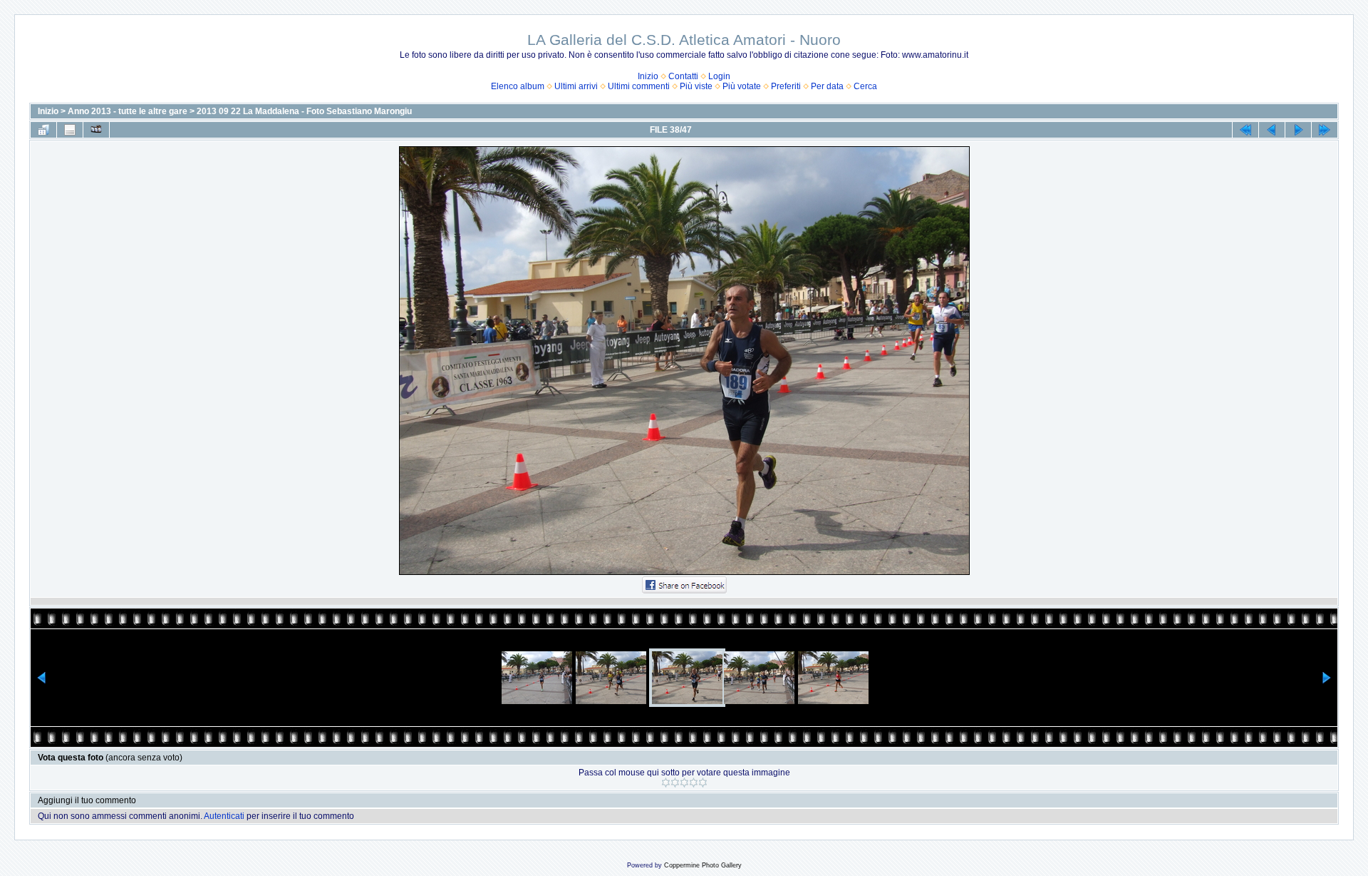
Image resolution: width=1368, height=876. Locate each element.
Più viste (696, 86)
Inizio (648, 76)
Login (719, 76)
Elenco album (517, 86)
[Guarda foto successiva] (1298, 130)
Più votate (741, 86)
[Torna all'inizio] (1245, 130)
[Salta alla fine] (1324, 130)
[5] (703, 783)
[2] (675, 783)
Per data (827, 86)
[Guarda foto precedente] (1272, 130)
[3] (684, 783)
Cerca (865, 86)
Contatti (683, 76)
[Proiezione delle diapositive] (96, 130)
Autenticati (224, 816)
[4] (693, 783)
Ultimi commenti (639, 86)
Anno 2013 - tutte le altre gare (127, 111)
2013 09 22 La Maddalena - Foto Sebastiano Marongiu (304, 111)
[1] (665, 783)
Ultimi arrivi (576, 86)
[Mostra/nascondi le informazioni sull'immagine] (70, 130)
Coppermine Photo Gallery (703, 865)
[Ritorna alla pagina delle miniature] (43, 130)
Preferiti (786, 86)
